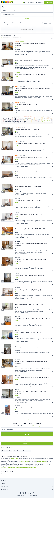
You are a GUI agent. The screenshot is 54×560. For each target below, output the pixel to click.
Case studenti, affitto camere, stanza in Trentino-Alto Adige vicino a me (18, 467)
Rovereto (9, 474)
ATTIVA (27, 434)
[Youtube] (33, 493)
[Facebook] (20, 493)
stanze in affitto (25, 461)
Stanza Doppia (26, 450)
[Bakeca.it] (11, 2)
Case (10, 22)
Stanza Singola (17, 450)
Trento (3, 474)
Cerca (27, 18)
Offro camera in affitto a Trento (19, 22)
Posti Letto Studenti (6, 450)
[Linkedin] (28, 493)
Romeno (16, 474)
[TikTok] (31, 493)
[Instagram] (23, 493)
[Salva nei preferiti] (52, 54)
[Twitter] (25, 493)
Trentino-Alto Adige (42, 461)
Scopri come (47, 120)
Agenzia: (21, 54)
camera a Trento (14, 458)
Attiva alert (28, 444)
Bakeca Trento (4, 22)
